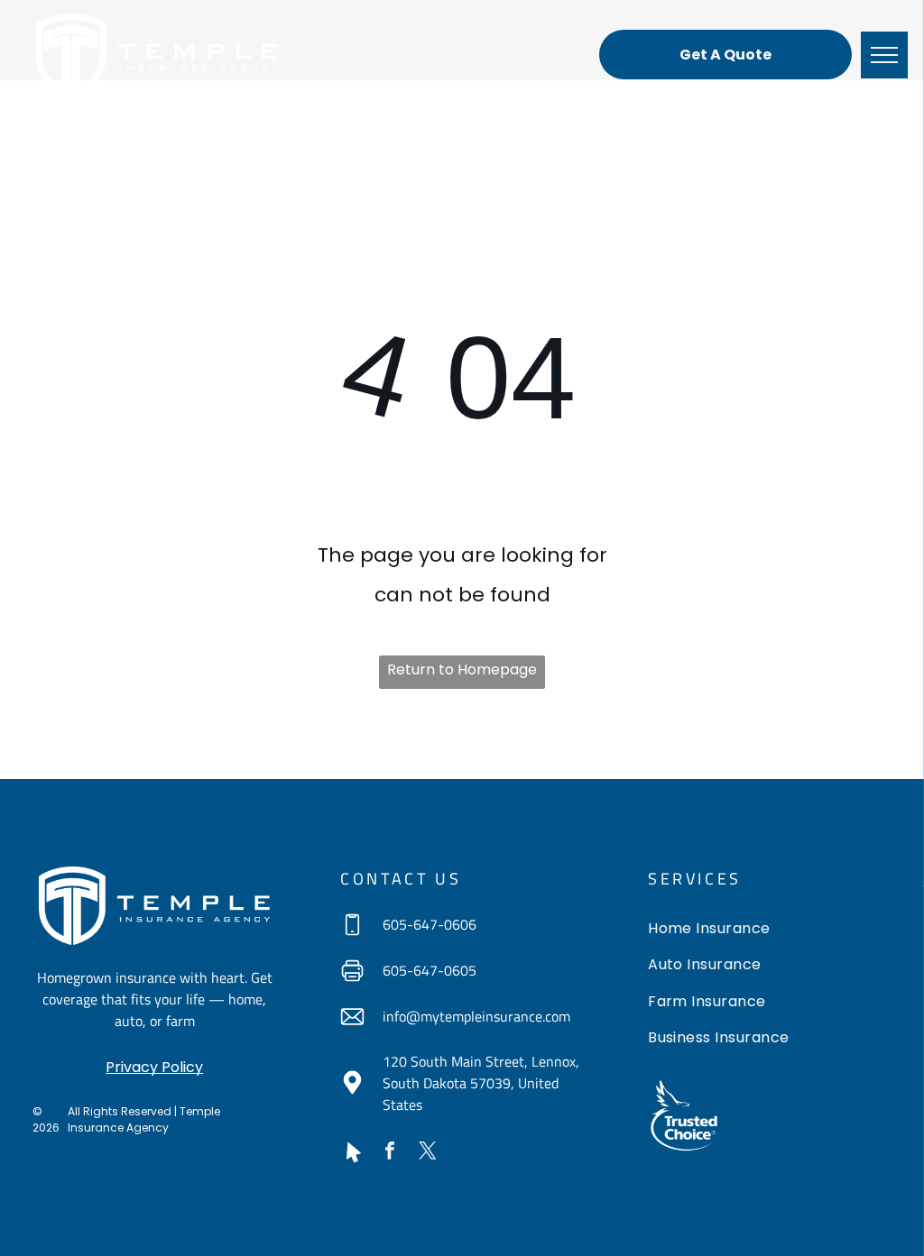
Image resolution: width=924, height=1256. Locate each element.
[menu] (884, 55)
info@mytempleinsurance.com (476, 1016)
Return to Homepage (462, 669)
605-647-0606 (429, 924)
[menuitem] (769, 930)
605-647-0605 (429, 970)
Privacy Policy (154, 1067)
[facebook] (389, 1153)
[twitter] (427, 1153)
